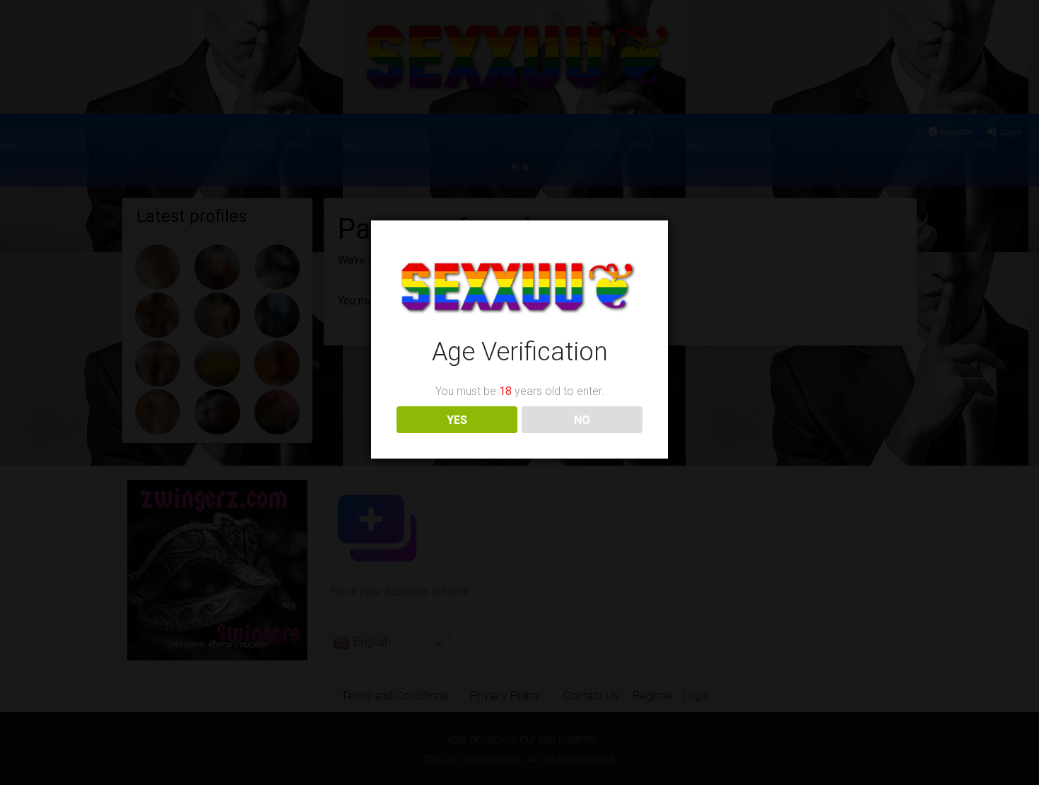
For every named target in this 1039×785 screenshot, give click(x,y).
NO (582, 420)
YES (457, 420)
